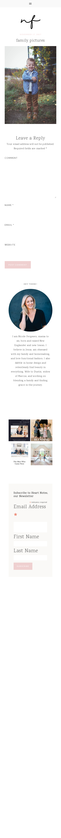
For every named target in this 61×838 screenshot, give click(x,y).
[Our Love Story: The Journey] (19, 431)
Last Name (26, 551)
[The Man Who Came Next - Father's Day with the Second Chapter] (19, 455)
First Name (26, 537)
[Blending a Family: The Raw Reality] (41, 431)
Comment (11, 158)
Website (10, 244)
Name (9, 205)
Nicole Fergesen (30, 21)
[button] (30, 3)
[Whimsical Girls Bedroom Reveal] (41, 455)
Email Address (30, 512)
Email (9, 225)
